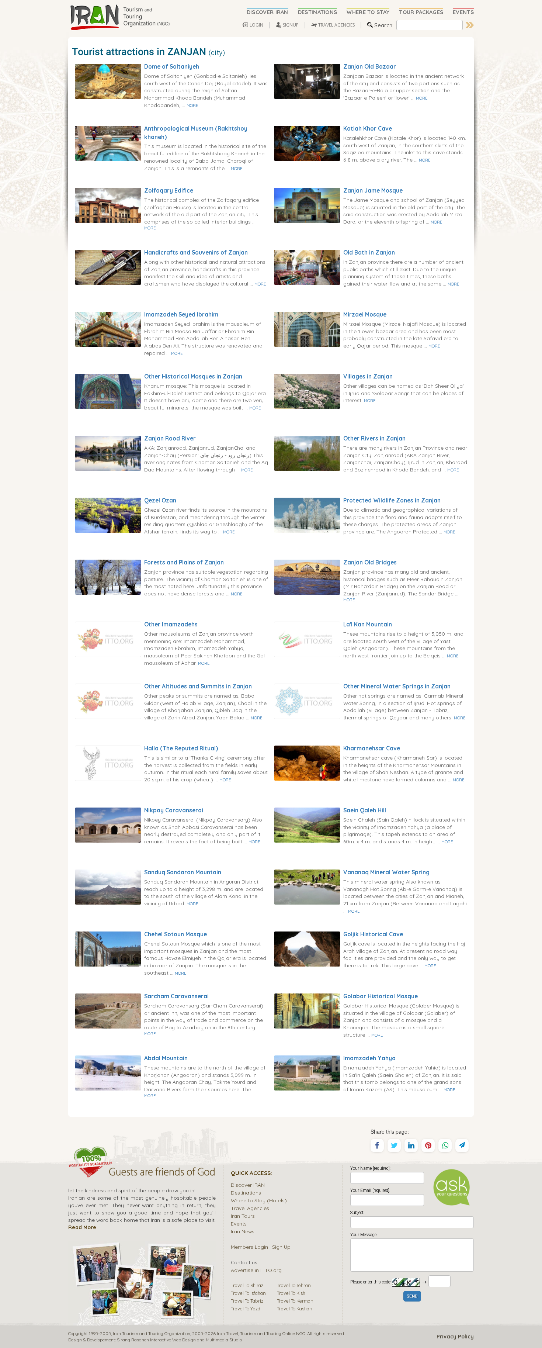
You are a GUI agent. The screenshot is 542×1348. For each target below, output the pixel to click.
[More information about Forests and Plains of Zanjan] (108, 576)
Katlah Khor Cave (367, 128)
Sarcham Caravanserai (176, 996)
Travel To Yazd (245, 1308)
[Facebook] (377, 1145)
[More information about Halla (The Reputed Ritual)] (108, 762)
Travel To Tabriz (247, 1301)
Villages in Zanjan (368, 376)
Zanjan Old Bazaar (369, 66)
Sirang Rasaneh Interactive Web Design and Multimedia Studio (179, 1339)
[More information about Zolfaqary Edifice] (108, 204)
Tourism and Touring (260, 1333)
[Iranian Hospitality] (142, 1172)
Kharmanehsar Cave (371, 748)
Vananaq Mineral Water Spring (386, 872)
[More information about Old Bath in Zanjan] (307, 266)
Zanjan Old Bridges (370, 562)
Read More (82, 1227)
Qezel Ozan (160, 500)
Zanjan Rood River (170, 438)
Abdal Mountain (166, 1058)
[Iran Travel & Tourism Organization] (119, 17)
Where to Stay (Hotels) (259, 1200)
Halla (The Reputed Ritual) (181, 748)
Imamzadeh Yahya (369, 1058)
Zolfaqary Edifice (168, 190)
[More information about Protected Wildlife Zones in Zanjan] (307, 514)
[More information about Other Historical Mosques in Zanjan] (108, 390)
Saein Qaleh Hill (364, 810)
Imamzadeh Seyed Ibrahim (181, 314)
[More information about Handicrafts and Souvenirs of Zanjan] (108, 266)
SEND (412, 1296)
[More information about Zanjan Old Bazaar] (307, 80)
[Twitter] (394, 1145)
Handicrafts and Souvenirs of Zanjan (196, 252)
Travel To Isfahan (248, 1293)
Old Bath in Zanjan (369, 252)
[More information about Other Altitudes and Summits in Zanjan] (108, 700)
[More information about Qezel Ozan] (108, 514)
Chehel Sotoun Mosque (175, 934)
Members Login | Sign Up (261, 1247)
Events (239, 1223)
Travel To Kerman (295, 1301)
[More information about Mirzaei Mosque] (307, 328)
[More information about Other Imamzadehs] (108, 638)
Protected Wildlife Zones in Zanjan (392, 500)
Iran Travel (227, 1333)
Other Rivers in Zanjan (374, 438)
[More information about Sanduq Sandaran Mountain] (108, 886)
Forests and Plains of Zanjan (184, 562)
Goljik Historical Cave (373, 934)
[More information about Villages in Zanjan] (307, 390)
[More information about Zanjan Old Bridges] (307, 576)
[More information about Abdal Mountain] (108, 1072)
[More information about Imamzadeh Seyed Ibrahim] (108, 328)
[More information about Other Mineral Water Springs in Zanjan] (307, 700)
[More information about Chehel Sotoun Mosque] (108, 948)
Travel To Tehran (294, 1285)
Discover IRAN (248, 1185)
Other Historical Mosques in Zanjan (193, 376)
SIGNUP (291, 25)
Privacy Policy (455, 1336)
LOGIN (256, 25)
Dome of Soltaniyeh (171, 66)
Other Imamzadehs (171, 624)
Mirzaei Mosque (364, 314)
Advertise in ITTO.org (256, 1270)
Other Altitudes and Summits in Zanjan (198, 686)
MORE (192, 105)
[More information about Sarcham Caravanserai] (108, 1010)
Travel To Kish (291, 1293)
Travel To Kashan (294, 1308)
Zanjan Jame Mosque (373, 190)
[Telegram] (462, 1145)
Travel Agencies (250, 1208)
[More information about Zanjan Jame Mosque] (307, 204)
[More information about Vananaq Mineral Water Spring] (307, 886)
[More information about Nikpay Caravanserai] (108, 824)
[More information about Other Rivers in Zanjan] (307, 452)
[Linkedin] (411, 1145)
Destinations (246, 1192)
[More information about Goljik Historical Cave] (307, 948)
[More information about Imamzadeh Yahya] (307, 1072)
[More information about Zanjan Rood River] (108, 452)
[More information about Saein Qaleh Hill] (307, 824)
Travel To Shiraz (247, 1285)
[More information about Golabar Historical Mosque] (307, 1010)
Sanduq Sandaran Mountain (182, 872)
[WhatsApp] (445, 1145)
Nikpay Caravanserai (173, 810)
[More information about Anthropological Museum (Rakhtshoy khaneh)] (108, 142)
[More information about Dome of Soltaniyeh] (108, 80)
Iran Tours (243, 1216)
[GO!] (470, 25)
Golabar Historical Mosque (380, 996)
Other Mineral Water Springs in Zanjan (397, 686)
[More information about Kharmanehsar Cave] (307, 762)
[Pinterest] (428, 1145)
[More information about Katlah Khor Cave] (307, 142)
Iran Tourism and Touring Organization (151, 1333)
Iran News (242, 1231)
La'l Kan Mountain (367, 624)
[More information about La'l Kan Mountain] (307, 638)
